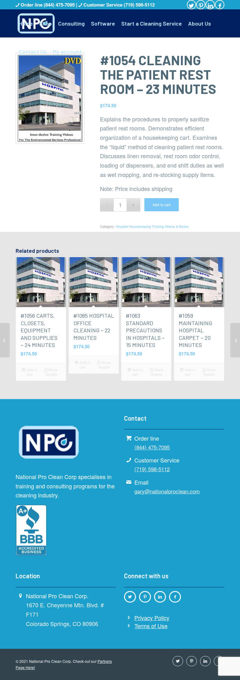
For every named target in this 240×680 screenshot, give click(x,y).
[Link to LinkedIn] (210, 4)
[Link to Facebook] (219, 4)
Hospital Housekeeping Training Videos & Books (152, 226)
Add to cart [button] (32, 372)
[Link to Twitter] (191, 4)
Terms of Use (151, 626)
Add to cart (161, 204)
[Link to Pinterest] (200, 4)
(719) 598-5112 (139, 4)
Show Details (52, 372)
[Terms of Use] (129, 626)
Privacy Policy (151, 618)
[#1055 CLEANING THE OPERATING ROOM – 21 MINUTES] (5, 340)
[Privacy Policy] (129, 618)
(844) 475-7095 (60, 4)
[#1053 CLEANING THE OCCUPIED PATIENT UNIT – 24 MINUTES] (235, 340)
